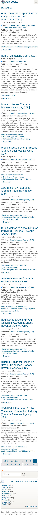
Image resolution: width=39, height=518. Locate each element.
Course (5, 500)
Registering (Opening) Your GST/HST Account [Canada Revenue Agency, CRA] (17, 322)
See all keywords (31, 506)
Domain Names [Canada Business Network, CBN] (15, 106)
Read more (7, 50)
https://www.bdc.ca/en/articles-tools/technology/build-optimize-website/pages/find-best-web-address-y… (16, 137)
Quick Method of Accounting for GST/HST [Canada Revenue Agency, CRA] (19, 231)
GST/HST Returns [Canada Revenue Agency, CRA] (17, 280)
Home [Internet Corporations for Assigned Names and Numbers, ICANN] (19, 16)
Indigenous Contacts (14, 512)
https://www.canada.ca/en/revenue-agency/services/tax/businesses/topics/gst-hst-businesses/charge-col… (18, 217)
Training (5, 487)
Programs (5, 498)
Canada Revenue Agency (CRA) (22, 200)
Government (6, 494)
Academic (6, 502)
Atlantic (5, 489)
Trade (4, 504)
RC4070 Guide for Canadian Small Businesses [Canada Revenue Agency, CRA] (17, 364)
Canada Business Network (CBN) (22, 113)
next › (27, 464)
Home (3, 512)
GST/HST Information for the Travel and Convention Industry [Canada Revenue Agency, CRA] (19, 413)
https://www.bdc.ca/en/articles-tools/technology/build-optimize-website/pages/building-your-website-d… (16, 177)
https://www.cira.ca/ (8, 95)
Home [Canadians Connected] (18, 55)
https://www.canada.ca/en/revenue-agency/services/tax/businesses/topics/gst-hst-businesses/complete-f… (18, 309)
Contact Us (32, 514)
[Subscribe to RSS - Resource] (19, 470)
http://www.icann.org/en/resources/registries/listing (19, 47)
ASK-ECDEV (11, 2)
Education (6, 485)
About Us (22, 514)
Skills (4, 496)
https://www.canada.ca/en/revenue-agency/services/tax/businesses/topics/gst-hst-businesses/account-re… (18, 351)
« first (6, 461)
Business (5, 492)
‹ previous (14, 461)
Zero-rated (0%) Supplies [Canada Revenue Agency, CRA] (16, 190)
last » (34, 464)
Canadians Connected (18, 61)
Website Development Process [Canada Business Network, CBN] (19, 150)
